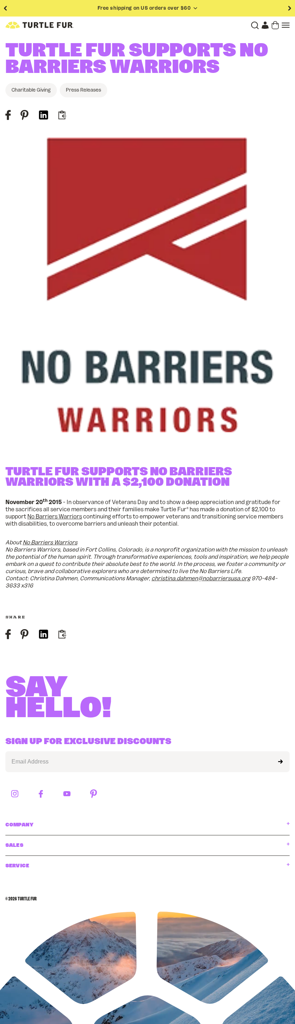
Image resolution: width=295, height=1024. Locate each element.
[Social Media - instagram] (14, 794)
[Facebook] (8, 116)
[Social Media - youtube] (67, 794)
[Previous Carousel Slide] (5, 8)
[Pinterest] (24, 116)
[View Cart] (275, 25)
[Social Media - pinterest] (93, 794)
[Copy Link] (62, 115)
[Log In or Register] (265, 25)
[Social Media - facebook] (41, 794)
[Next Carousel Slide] (289, 8)
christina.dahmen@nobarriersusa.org (200, 578)
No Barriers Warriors (54, 517)
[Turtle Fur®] (39, 25)
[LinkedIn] (43, 117)
